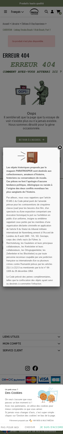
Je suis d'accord (51, 427)
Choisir (30, 427)
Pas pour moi (10, 427)
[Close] (60, 147)
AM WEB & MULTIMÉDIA (43, 421)
